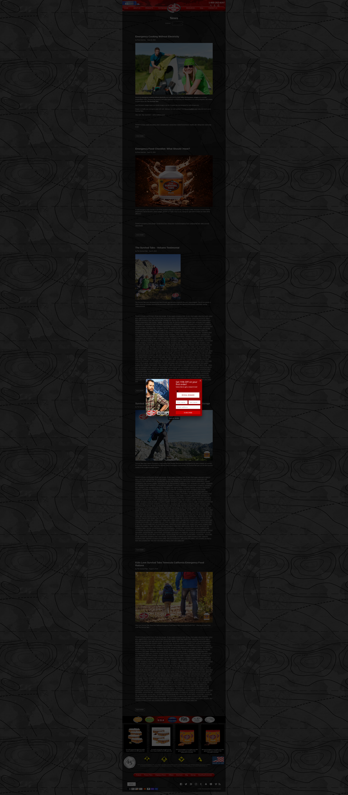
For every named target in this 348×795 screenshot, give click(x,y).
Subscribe (188, 413)
